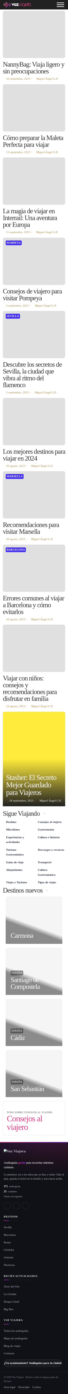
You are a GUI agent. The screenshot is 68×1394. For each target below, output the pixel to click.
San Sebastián (27, 1089)
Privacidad (23, 1387)
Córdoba (9, 1249)
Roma (7, 1242)
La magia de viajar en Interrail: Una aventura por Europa (30, 217)
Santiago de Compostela (25, 983)
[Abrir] (60, 4)
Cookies (36, 1387)
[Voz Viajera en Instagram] (25, 1205)
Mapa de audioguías (16, 1338)
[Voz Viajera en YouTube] (16, 1205)
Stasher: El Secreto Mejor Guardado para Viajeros (31, 785)
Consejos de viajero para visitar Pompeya (32, 294)
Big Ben (8, 1309)
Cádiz (18, 1037)
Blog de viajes (12, 1345)
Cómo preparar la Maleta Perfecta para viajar (33, 141)
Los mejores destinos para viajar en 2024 (34, 455)
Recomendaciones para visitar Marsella (31, 528)
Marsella (15, 476)
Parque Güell (11, 1301)
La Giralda (10, 1294)
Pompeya (14, 242)
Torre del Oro (12, 1286)
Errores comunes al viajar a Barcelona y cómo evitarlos (33, 605)
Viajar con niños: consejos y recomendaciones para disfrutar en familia (30, 688)
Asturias (8, 1257)
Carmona (22, 935)
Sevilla (13, 316)
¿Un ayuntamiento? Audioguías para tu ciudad (32, 1362)
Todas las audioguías (16, 1330)
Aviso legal (9, 1387)
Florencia (9, 1264)
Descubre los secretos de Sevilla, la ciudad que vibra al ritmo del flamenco (32, 375)
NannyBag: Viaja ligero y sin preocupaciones (33, 68)
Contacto (9, 1353)
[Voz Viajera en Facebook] (7, 1205)
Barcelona (16, 549)
